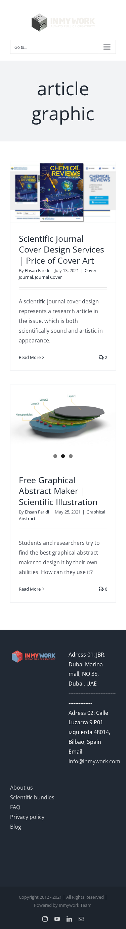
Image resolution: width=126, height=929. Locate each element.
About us (21, 787)
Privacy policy (27, 817)
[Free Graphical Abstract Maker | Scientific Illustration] (63, 418)
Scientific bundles (32, 797)
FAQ (15, 807)
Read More (30, 357)
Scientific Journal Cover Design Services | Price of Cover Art (61, 249)
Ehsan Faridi (37, 270)
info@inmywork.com (94, 761)
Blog (15, 826)
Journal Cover (48, 277)
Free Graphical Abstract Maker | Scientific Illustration (58, 490)
